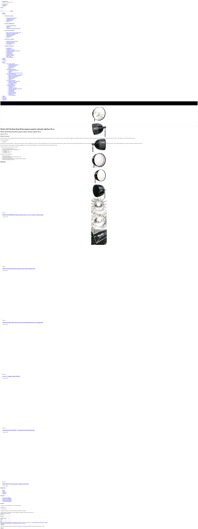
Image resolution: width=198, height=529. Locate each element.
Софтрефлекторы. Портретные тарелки (13, 28)
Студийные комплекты (11, 49)
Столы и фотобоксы (10, 57)
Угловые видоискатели (11, 18)
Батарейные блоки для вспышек (12, 41)
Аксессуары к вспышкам (11, 80)
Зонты (8, 27)
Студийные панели (10, 51)
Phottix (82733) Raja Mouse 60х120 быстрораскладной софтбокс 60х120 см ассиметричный (22, 322)
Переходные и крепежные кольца (12, 33)
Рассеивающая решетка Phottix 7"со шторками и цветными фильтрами (18, 430)
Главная (3, 61)
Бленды (8, 37)
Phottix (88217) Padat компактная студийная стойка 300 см (15, 483)
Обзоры (3, 59)
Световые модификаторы (11, 69)
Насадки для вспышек (10, 42)
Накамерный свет (12, 85)
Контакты (4, 5)
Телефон (3, 2)
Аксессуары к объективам (11, 73)
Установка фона (9, 53)
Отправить (2, 524)
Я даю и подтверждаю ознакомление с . (25, 522)
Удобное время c (3, 518)
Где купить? (4, 97)
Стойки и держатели (10, 54)
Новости (4, 58)
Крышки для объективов (11, 34)
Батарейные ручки (10, 19)
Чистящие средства (10, 35)
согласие (25, 526)
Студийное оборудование (6, 501)
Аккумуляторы (9, 20)
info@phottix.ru (5, 1)
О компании (4, 4)
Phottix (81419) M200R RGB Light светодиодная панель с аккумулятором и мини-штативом (22, 214)
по (0, 520)
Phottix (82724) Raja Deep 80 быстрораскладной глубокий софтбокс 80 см (18, 268)
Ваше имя (2, 514)
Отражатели (9, 48)
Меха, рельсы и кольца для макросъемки (14, 32)
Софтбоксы (9, 26)
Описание (4, 141)
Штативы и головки (10, 55)
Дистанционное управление (14, 64)
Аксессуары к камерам (11, 63)
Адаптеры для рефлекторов (11, 25)
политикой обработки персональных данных (39, 522)
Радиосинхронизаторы (13, 83)
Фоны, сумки (9, 56)
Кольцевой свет (9, 52)
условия (19, 526)
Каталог (3, 13)
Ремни (8, 21)
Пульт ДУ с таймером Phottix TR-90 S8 (11, 376)
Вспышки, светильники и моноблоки (13, 50)
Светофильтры (9, 36)
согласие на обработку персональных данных (12, 522)
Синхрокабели (9, 43)
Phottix (10, 512)
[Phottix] (2, 7)
